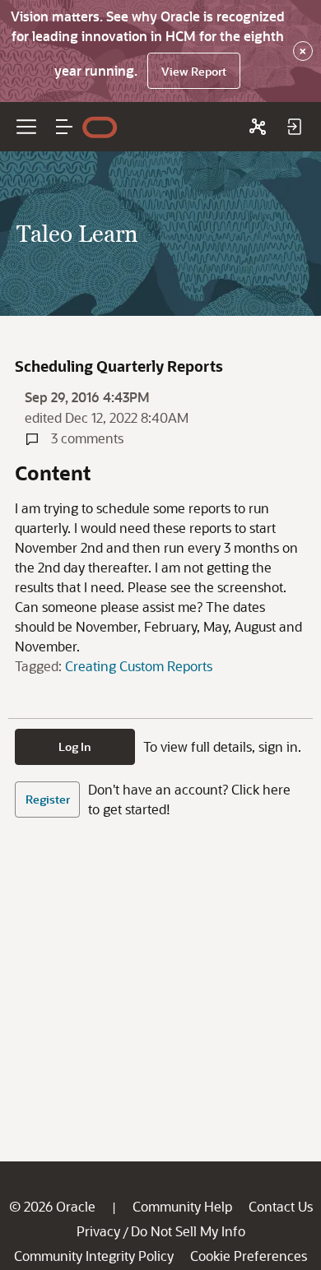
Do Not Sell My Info (188, 1231)
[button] (64, 127)
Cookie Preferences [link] (248, 1255)
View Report (193, 71)
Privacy (98, 1231)
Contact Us (281, 1206)
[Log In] (294, 126)
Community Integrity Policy (94, 1255)
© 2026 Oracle (52, 1206)
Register (48, 799)
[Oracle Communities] (258, 127)
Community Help (182, 1206)
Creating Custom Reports (138, 665)
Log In (74, 746)
